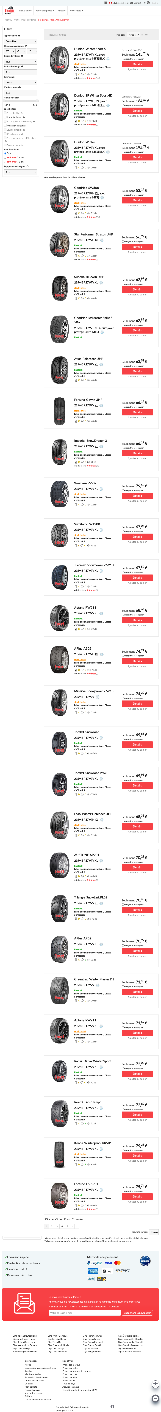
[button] (155, 1384)
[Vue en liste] (142, 34)
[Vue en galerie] (146, 34)
